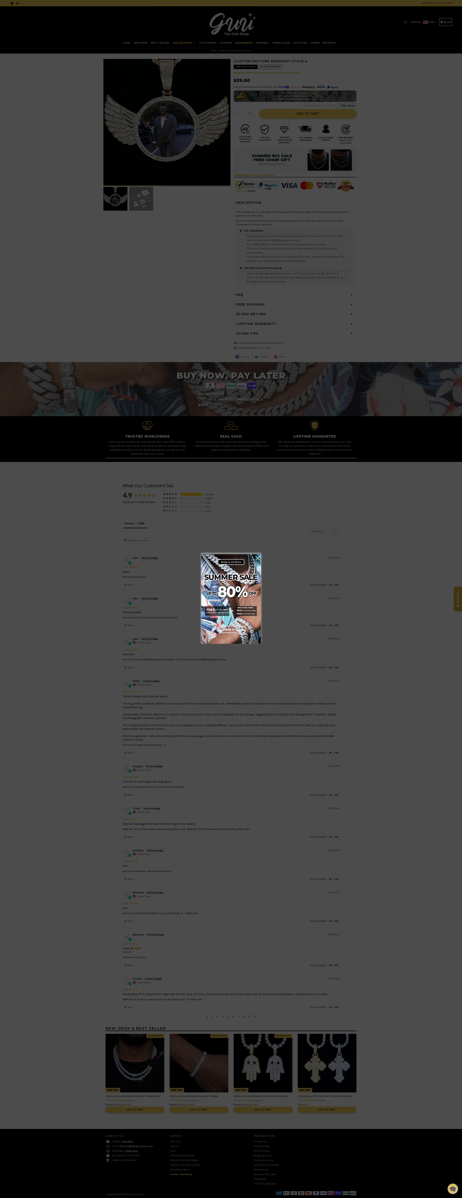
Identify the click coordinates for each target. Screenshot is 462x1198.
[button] (453, 1189)
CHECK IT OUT (231, 628)
